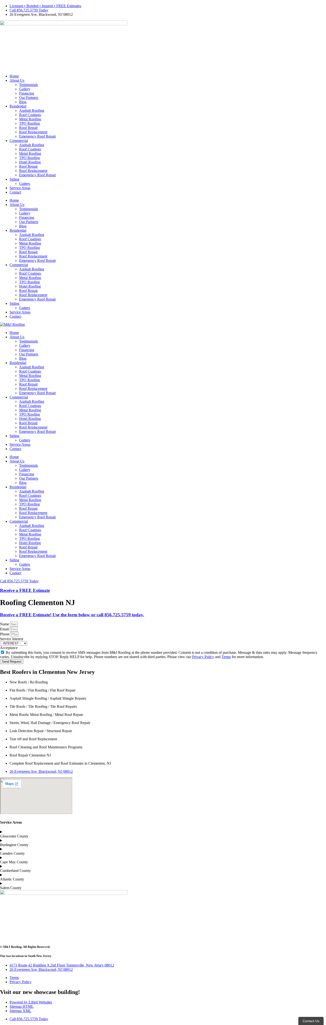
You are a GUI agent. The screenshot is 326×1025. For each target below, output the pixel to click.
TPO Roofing (29, 123)
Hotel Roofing (30, 162)
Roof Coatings (30, 115)
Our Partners (28, 98)
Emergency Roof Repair (37, 136)
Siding (14, 179)
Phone (5, 634)
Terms (226, 657)
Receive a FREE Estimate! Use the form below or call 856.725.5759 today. (72, 614)
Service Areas (20, 188)
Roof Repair (28, 128)
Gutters (24, 184)
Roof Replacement (33, 132)
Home (14, 76)
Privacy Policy (203, 657)
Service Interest (11, 639)
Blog (22, 102)
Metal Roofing (30, 119)
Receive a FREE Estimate (25, 590)
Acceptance (9, 648)
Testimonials (28, 85)
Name (5, 624)
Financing (26, 93)
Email (5, 629)
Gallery (24, 89)
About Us (17, 80)
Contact (15, 192)
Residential (18, 106)
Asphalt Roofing (31, 110)
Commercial (19, 141)
